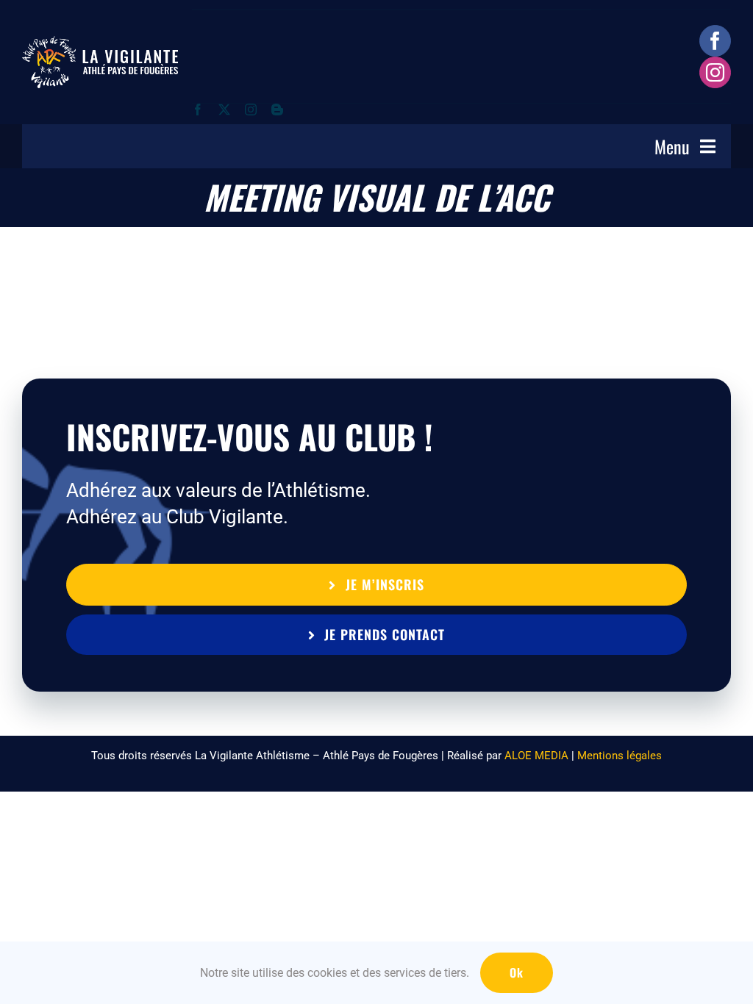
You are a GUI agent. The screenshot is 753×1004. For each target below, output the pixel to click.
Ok (517, 972)
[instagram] (715, 72)
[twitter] (224, 109)
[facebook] (715, 41)
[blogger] (277, 109)
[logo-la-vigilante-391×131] (100, 43)
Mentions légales (619, 755)
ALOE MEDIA (536, 755)
